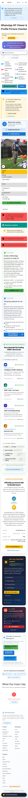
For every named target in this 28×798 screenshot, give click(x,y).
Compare (4, 764)
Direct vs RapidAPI (6, 773)
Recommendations (6, 768)
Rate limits (17, 748)
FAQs (3, 778)
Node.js (16, 736)
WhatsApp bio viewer (7, 736)
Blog (3, 757)
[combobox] (5, 58)
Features (4, 729)
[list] (14, 185)
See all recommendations (13, 469)
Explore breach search (13, 550)
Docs (16, 729)
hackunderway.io (15, 786)
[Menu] (3, 2)
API (3, 740)
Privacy (4, 782)
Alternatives (5, 771)
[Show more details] (5, 38)
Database (4, 747)
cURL (16, 739)
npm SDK (17, 741)
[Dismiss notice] (17, 38)
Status (16, 746)
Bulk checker (5, 750)
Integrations (5, 745)
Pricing (4, 738)
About (3, 759)
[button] (8, 58)
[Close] (25, 8)
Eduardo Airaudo (6, 761)
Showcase (4, 766)
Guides (4, 775)
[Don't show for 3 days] (24, 558)
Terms (3, 780)
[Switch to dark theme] (22, 2)
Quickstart (17, 732)
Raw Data (5, 209)
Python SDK (17, 743)
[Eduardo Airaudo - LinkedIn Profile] (25, 2)
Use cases (4, 743)
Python (16, 734)
